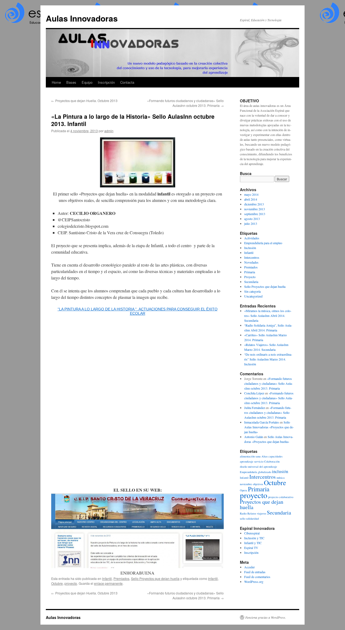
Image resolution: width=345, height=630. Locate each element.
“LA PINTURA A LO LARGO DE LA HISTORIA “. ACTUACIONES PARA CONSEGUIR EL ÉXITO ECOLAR (138, 311)
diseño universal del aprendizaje (258, 466)
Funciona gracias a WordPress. (265, 617)
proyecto (70, 583)
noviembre (246, 484)
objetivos (258, 484)
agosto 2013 (252, 218)
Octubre (57, 583)
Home (56, 82)
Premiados (121, 578)
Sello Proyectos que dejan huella (155, 578)
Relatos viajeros (256, 513)
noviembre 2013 (254, 209)
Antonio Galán (253, 437)
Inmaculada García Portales (261, 422)
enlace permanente (108, 583)
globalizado (264, 472)
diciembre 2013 (254, 204)
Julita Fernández (254, 407)
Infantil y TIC (253, 543)
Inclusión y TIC (254, 538)
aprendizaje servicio (251, 461)
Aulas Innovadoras (82, 18)
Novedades (251, 262)
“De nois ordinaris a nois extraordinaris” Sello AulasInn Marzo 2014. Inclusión (268, 359)
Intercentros (251, 257)
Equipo (87, 82)
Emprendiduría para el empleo (263, 243)
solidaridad (252, 518)
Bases (71, 82)
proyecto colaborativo (280, 497)
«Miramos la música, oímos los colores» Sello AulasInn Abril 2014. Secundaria (267, 316)
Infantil (107, 578)
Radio (243, 513)
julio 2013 (250, 223)
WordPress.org (253, 581)
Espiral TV (251, 547)
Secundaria (251, 281)
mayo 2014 (251, 194)
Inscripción (106, 82)
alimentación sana (250, 456)
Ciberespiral (252, 533)
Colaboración (272, 461)
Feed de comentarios (257, 577)
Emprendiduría (248, 472)
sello (242, 518)
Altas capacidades (271, 456)
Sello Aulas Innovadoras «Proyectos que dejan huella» (269, 427)
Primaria (249, 272)
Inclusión (250, 248)
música (281, 478)
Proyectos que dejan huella (261, 504)
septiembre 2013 (254, 214)
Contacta (127, 82)
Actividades (251, 238)
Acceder (249, 567)
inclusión (280, 471)
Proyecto (250, 277)
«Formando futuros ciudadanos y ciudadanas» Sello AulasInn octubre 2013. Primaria (185, 103)
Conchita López (254, 393)
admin (108, 130)
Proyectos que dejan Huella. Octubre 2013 (84, 100)
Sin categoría (252, 291)
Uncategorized (253, 296)
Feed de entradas (254, 572)
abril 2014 (250, 199)
